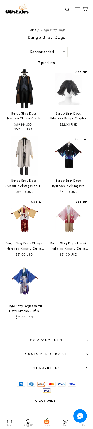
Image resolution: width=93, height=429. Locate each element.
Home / (33, 30)
